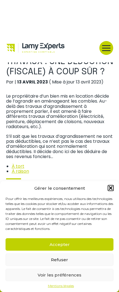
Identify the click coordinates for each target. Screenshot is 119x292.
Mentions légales (61, 286)
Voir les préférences (59, 275)
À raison (20, 171)
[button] (110, 188)
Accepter (60, 244)
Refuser (59, 259)
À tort (18, 166)
